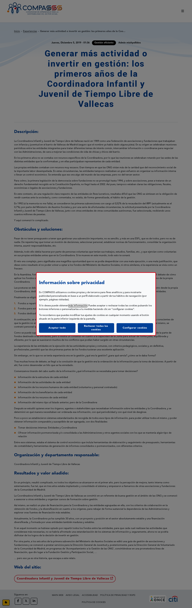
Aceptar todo (57, 328)
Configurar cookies (138, 328)
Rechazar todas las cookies (96, 328)
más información (78, 306)
